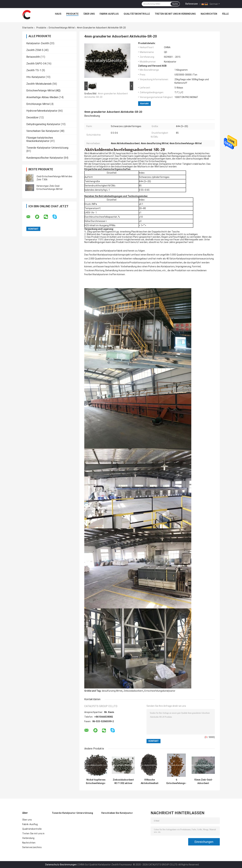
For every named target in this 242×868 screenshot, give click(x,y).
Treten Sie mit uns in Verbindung (175, 13)
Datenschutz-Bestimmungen (61, 864)
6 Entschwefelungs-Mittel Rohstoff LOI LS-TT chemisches (176, 781)
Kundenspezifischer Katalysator (44, 157)
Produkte (72, 13)
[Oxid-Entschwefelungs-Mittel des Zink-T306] (29, 178)
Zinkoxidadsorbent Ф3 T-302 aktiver (123, 781)
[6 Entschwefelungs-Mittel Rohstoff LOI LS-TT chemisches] (176, 765)
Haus (58, 13)
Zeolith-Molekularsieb (39, 83)
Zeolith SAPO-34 (36, 63)
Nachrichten (209, 13)
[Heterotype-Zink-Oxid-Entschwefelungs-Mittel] (29, 188)
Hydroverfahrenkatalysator (41, 110)
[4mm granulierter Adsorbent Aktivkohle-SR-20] (107, 61)
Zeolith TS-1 (33, 70)
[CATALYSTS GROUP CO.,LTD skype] (57, 217)
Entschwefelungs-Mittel (62, 27)
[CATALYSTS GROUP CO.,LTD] (26, 15)
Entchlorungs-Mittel (38, 104)
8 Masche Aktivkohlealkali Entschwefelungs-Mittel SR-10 (150, 781)
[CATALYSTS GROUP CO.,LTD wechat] (48, 217)
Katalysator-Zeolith (37, 43)
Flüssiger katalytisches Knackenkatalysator (39, 139)
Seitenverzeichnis (32, 847)
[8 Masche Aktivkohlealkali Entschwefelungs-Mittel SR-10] (149, 765)
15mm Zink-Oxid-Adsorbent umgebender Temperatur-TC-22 (203, 781)
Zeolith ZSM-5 (34, 50)
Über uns (89, 13)
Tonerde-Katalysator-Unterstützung (47, 147)
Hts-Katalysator (35, 77)
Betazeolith (33, 56)
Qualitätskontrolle (137, 13)
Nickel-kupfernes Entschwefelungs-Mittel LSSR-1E (96, 781)
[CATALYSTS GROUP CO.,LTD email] (30, 217)
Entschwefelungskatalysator (159, 690)
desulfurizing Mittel (112, 690)
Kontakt (144, 103)
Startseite (27, 27)
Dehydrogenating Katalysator (43, 124)
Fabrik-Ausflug (109, 13)
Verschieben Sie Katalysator (42, 131)
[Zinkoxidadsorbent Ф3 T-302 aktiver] (123, 765)
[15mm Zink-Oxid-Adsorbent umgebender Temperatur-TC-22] (203, 765)
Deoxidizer (32, 117)
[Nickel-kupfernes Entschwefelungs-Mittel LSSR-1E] (96, 765)
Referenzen (191, 3)
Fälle (225, 13)
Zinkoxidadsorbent (133, 690)
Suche (175, 4)
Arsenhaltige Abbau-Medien (42, 97)
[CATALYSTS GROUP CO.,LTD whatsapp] (39, 217)
